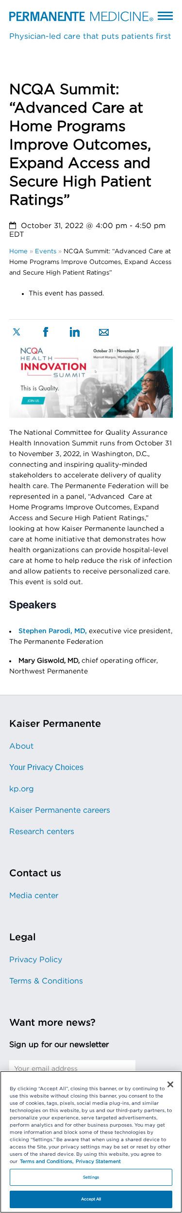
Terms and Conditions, (46, 1161)
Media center (33, 896)
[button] (165, 15)
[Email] (103, 333)
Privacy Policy (35, 960)
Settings (91, 1177)
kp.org (21, 789)
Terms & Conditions (46, 981)
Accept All (91, 1199)
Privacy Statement (98, 1161)
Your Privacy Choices (46, 767)
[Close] (170, 1084)
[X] (16, 333)
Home (18, 251)
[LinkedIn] (74, 333)
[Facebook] (45, 333)
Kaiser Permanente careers (59, 810)
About (21, 746)
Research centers (41, 832)
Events (45, 251)
